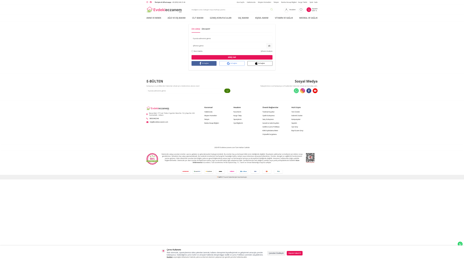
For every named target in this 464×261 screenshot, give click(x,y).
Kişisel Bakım (261, 18)
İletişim (276, 2)
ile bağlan (205, 63)
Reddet (170, 257)
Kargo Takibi (302, 2)
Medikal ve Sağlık (308, 18)
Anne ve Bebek (153, 18)
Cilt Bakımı (197, 18)
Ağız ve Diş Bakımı (177, 18)
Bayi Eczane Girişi (297, 131)
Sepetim (294, 123)
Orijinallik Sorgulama (269, 134)
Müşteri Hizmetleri (264, 2)
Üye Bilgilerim (238, 123)
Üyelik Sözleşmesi (268, 116)
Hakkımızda (251, 2)
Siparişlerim (237, 119)
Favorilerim (237, 112)
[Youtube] (315, 90)
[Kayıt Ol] (227, 91)
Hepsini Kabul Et (294, 253)
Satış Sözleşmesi (268, 119)
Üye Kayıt (206, 29)
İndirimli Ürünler (297, 116)
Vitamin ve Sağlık (284, 18)
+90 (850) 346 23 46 (170, 2)
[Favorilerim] (301, 9)
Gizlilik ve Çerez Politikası (270, 127)
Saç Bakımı (243, 18)
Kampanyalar (296, 119)
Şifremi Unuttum (266, 51)
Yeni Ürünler (295, 112)
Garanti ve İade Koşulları (270, 123)
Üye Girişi (196, 29)
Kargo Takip (237, 116)
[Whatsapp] (296, 90)
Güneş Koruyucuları (221, 18)
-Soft (219, 177)
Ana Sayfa (240, 2)
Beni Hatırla (198, 51)
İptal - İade (314, 2)
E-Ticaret (225, 177)
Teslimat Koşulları (268, 112)
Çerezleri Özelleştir (276, 253)
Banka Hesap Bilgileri (289, 2)
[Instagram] (302, 90)
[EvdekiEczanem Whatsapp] (460, 244)
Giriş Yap (232, 57)
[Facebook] (308, 90)
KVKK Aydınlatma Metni (270, 131)
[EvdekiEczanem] (164, 9)
